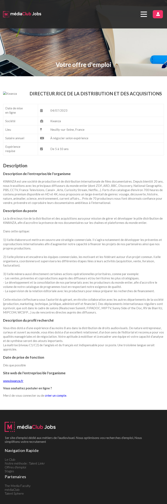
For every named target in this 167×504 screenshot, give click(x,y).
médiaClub (12, 489)
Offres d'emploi (15, 467)
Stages (9, 471)
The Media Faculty (18, 486)
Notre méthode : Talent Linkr (25, 463)
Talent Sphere (14, 493)
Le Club (10, 459)
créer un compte (55, 395)
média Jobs (25, 14)
